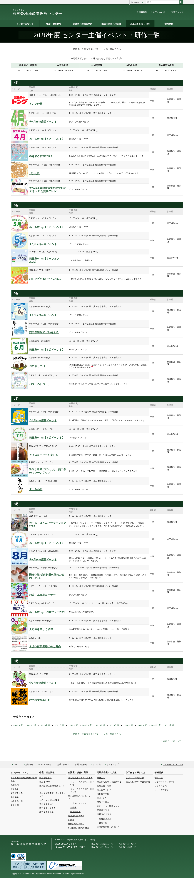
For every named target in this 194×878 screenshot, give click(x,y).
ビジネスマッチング (135, 778)
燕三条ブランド (104, 790)
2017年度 (169, 725)
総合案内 (101, 778)
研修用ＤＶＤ (105, 819)
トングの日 (35, 103)
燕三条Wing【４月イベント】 (47, 139)
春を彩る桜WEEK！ (41, 156)
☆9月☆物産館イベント (43, 682)
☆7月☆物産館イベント (43, 420)
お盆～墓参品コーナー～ (43, 594)
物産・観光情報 (54, 24)
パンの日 (34, 173)
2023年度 (87, 725)
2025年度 (114, 725)
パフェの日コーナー (41, 384)
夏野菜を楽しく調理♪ (41, 629)
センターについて (25, 24)
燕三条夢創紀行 (46, 804)
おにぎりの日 (37, 366)
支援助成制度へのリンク (108, 827)
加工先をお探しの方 (140, 24)
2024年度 (100, 725)
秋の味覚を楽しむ (39, 700)
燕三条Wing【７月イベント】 (47, 437)
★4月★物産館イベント (43, 121)
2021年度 (59, 725)
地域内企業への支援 (111, 24)
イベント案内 (45, 764)
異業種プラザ (103, 810)
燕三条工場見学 (46, 812)
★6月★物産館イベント (43, 315)
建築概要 (15, 789)
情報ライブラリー (105, 814)
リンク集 (97, 764)
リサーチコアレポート (165, 782)
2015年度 (142, 725)
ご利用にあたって (78, 803)
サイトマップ (113, 764)
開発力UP (101, 798)
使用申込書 (75, 811)
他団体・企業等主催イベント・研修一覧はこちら (97, 49)
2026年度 (128, 725)
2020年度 (45, 725)
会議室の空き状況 (76, 816)
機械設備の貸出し (76, 824)
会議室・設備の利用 (82, 24)
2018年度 (18, 725)
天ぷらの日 (35, 489)
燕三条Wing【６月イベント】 (47, 349)
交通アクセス (177, 12)
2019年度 (31, 725)
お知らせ (29, 764)
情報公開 (15, 805)
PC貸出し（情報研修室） (79, 828)
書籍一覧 (103, 823)
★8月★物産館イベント (43, 559)
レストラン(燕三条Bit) (49, 800)
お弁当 (71, 820)
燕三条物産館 (45, 778)
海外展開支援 (103, 794)
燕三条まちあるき (47, 808)
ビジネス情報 (161, 786)
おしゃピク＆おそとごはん (45, 278)
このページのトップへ (173, 741)
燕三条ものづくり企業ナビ (109, 782)
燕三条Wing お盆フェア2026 (47, 612)
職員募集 (143, 12)
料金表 (73, 807)
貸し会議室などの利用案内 (80, 778)
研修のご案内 (103, 802)
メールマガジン (162, 790)
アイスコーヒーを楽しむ (43, 454)
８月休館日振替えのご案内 (45, 646)
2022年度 (73, 725)
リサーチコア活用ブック (108, 806)
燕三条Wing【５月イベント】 (47, 227)
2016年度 (156, 725)
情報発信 (169, 24)
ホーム (16, 764)
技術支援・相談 (104, 786)
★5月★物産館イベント (43, 244)
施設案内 (15, 785)
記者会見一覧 (17, 801)
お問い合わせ (159, 12)
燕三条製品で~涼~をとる (44, 332)
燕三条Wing (44, 782)
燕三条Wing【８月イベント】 (47, 543)
